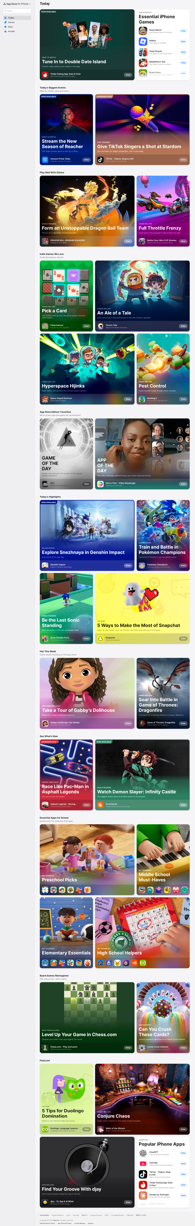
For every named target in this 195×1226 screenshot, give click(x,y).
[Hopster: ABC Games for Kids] (53, 963)
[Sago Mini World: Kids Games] (70, 890)
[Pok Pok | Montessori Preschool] (45, 890)
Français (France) (96, 1215)
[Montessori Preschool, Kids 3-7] (53, 890)
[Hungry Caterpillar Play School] (62, 890)
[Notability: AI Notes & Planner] (100, 963)
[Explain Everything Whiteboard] (109, 963)
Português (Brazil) (117, 1215)
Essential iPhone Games (157, 19)
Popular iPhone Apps (162, 1144)
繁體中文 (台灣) (141, 1215)
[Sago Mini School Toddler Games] (87, 890)
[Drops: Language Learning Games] (126, 963)
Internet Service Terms (47, 1223)
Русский (76, 1215)
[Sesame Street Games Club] (79, 963)
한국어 (107, 1215)
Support (90, 1223)
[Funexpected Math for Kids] (159, 890)
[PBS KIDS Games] (45, 963)
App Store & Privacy (65, 1223)
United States (44, 1215)
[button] (17, 18)
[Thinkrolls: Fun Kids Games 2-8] (87, 963)
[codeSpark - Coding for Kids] (142, 890)
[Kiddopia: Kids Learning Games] (79, 890)
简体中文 (85, 1215)
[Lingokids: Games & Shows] (70, 963)
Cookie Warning (79, 1223)
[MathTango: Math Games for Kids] (167, 890)
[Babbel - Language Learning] (134, 963)
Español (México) (58, 1215)
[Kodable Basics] (150, 890)
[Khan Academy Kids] (184, 890)
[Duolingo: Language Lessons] (143, 963)
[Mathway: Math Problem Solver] (176, 890)
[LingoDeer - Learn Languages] (117, 963)
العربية (68, 1215)
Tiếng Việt (129, 1215)
